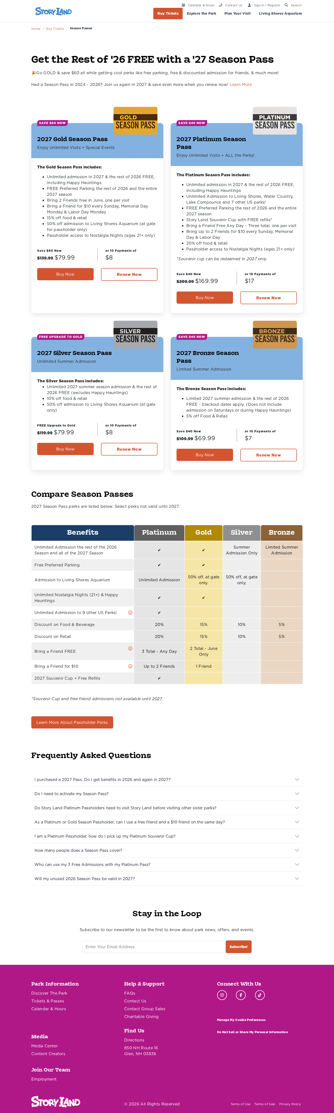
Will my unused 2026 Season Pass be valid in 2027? (84, 878)
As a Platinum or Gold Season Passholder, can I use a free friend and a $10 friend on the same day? (129, 822)
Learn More (241, 84)
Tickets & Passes (47, 1001)
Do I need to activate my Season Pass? (71, 793)
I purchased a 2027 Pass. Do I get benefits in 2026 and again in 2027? (102, 779)
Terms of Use (241, 1104)
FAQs (129, 993)
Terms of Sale (264, 1104)
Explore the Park (201, 13)
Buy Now (65, 274)
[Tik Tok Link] (260, 995)
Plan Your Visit (237, 13)
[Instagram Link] (222, 995)
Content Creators (48, 1053)
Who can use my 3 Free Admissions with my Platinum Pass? (92, 864)
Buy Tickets (167, 13)
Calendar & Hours (48, 1008)
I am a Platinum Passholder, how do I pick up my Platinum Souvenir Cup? (105, 836)
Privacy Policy (290, 1104)
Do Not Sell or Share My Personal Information (252, 1032)
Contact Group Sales (144, 1008)
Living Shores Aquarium (280, 13)
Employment (43, 1079)
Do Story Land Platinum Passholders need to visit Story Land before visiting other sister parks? (125, 808)
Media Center (44, 1046)
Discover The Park (49, 993)
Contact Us (135, 1001)
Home (36, 29)
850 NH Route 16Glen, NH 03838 (141, 1050)
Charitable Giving (141, 1016)
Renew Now (129, 274)
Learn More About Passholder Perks (72, 722)
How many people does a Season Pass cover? (78, 850)
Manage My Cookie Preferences (241, 1020)
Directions (134, 1040)
